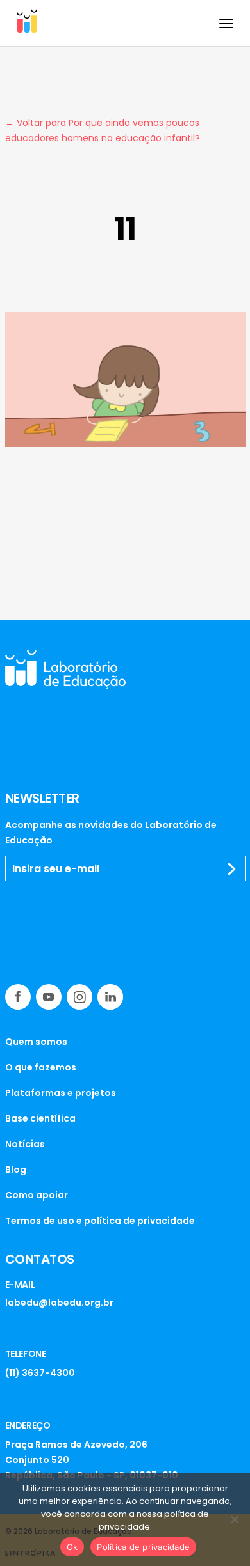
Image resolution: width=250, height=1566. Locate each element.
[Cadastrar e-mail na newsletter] (232, 869)
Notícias (25, 1144)
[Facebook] (18, 997)
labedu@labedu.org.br (59, 1302)
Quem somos (36, 1041)
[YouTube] (49, 997)
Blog (15, 1169)
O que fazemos (40, 1067)
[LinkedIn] (110, 997)
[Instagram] (79, 997)
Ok (72, 1547)
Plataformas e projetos (60, 1092)
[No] (234, 1519)
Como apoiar (36, 1195)
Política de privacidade (143, 1547)
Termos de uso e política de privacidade (100, 1220)
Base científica (40, 1118)
